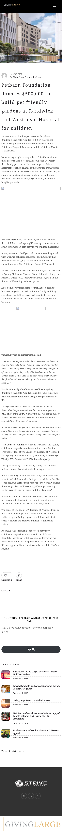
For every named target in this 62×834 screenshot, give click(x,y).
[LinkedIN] (31, 796)
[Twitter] (37, 796)
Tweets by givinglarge (12, 751)
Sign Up (31, 649)
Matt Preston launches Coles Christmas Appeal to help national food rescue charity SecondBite (36, 716)
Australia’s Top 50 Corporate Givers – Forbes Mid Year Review (35, 673)
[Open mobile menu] (56, 6)
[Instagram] (24, 796)
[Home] (11, 7)
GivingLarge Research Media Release (31, 700)
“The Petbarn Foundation (14, 445)
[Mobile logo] (31, 832)
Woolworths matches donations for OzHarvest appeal (36, 731)
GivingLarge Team (21, 77)
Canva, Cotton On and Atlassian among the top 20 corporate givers (36, 687)
